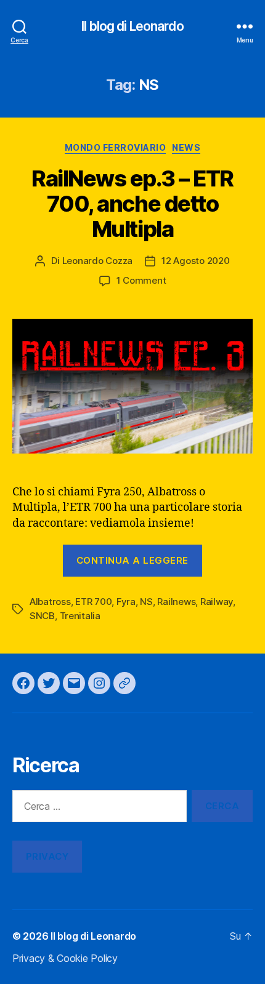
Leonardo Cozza (97, 260)
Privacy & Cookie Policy (65, 958)
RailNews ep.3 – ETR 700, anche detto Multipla (132, 203)
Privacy (47, 856)
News (186, 147)
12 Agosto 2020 (195, 260)
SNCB (42, 616)
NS (146, 601)
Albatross (50, 601)
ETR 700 (93, 601)
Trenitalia (80, 616)
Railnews (176, 601)
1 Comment (141, 280)
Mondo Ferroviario (115, 147)
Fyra (126, 601)
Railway (216, 601)
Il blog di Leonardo (132, 26)
